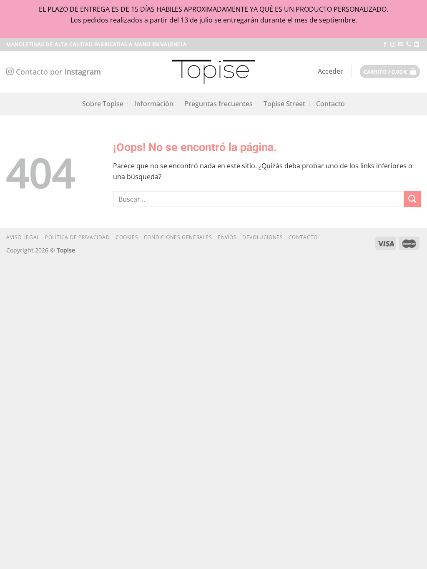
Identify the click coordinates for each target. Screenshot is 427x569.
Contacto (330, 103)
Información (153, 103)
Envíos (227, 237)
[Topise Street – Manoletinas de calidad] (213, 71)
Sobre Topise (102, 103)
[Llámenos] (408, 44)
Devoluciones (262, 237)
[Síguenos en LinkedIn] (416, 44)
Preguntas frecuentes (218, 103)
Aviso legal (23, 237)
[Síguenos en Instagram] (392, 44)
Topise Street (284, 103)
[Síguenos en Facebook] (384, 44)
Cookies (127, 237)
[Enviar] (412, 199)
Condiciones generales (178, 237)
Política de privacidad (77, 237)
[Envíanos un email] (400, 44)
